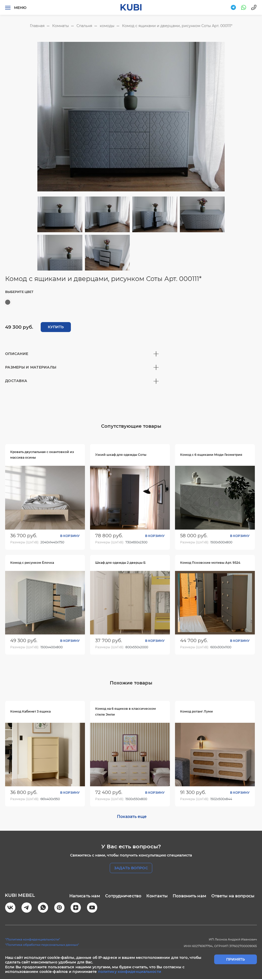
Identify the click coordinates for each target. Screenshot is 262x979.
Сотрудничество (123, 896)
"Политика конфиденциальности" (32, 939)
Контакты (157, 896)
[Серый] (7, 302)
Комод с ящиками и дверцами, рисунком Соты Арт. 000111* (177, 25)
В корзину (70, 536)
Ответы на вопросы (232, 896)
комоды (107, 25)
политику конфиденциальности (129, 971)
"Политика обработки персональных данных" (42, 945)
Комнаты (60, 25)
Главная (37, 25)
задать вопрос (131, 868)
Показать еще (132, 816)
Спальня (84, 25)
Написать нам (84, 896)
